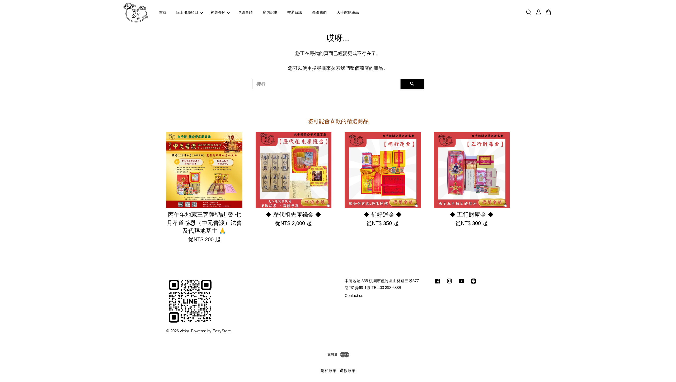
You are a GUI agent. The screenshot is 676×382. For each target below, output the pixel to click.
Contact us (354, 295)
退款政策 (347, 370)
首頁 (162, 12)
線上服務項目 (187, 12)
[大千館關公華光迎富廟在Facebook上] (437, 283)
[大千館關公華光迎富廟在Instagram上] (449, 283)
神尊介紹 (218, 12)
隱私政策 (328, 370)
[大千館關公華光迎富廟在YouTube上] (461, 283)
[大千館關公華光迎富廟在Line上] (473, 283)
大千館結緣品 (348, 12)
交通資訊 (294, 12)
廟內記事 (270, 12)
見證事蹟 (245, 12)
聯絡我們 (319, 12)
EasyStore (222, 331)
